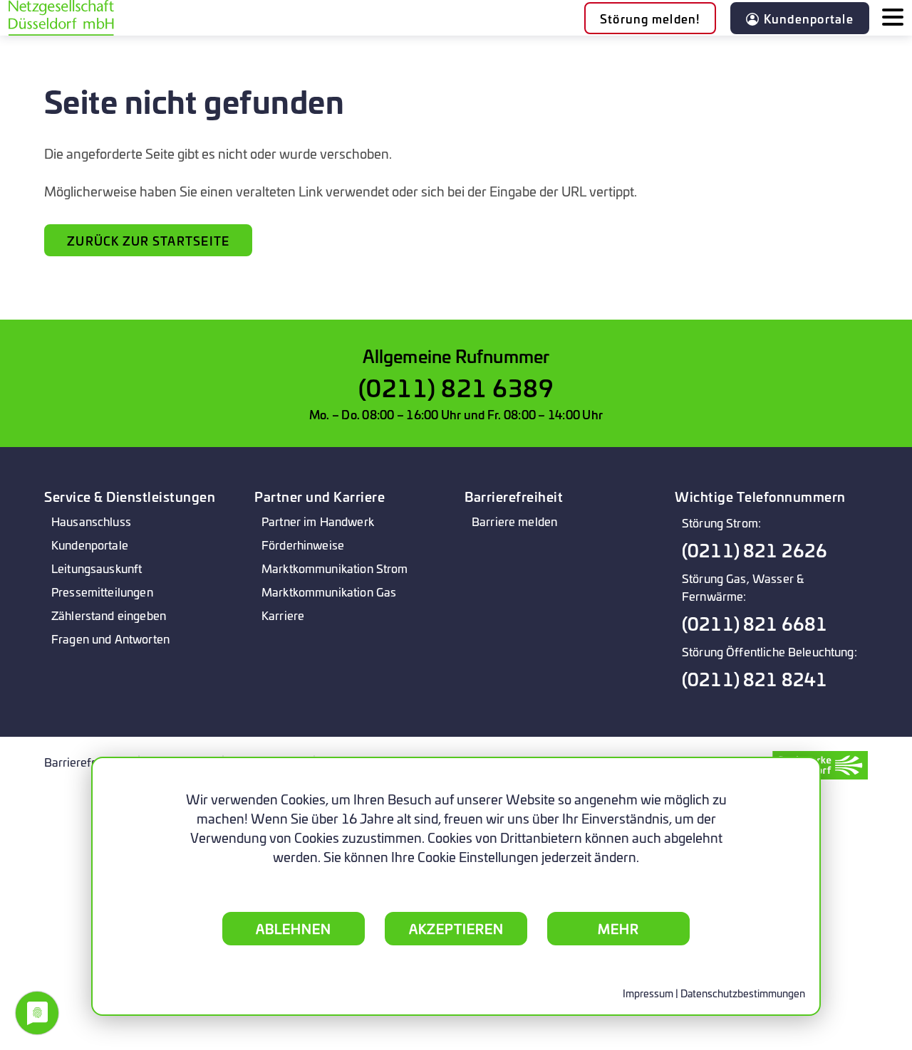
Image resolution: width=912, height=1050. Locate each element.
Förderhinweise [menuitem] (302, 544)
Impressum (648, 992)
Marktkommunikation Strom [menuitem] (334, 568)
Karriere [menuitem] (282, 615)
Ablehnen (293, 928)
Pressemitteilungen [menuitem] (102, 591)
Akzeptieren (456, 928)
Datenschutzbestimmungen (742, 992)
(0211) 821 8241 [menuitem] (754, 679)
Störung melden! (650, 18)
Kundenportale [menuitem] (89, 544)
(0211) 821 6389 (456, 386)
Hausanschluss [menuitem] (91, 521)
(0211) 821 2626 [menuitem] (754, 550)
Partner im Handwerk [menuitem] (317, 521)
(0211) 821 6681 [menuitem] (754, 623)
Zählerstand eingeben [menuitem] (108, 615)
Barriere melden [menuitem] (514, 521)
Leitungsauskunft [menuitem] (96, 568)
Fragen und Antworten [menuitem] (110, 638)
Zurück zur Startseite (148, 240)
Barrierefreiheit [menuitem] (84, 761)
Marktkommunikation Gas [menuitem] (328, 591)
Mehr (618, 928)
